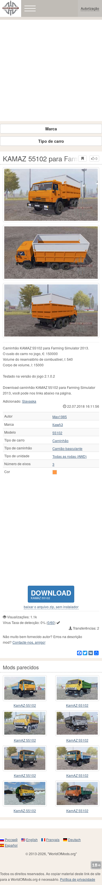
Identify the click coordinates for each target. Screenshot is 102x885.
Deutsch (74, 839)
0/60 (51, 622)
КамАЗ (57, 424)
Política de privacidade (77, 879)
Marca (51, 128)
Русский (11, 839)
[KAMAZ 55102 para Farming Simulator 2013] (51, 194)
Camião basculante (67, 448)
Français (53, 839)
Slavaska (29, 401)
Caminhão (60, 440)
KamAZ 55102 (25, 740)
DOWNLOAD (51, 594)
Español (11, 845)
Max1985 (59, 416)
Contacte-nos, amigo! (28, 642)
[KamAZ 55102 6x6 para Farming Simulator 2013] (77, 758)
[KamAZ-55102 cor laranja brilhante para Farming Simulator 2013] (25, 688)
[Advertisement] (51, 70)
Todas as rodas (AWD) (69, 456)
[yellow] (54, 472)
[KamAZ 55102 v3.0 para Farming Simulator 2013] (77, 793)
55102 (57, 432)
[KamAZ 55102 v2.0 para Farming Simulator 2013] (77, 723)
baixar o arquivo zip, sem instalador (51, 607)
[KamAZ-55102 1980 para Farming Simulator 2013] (77, 688)
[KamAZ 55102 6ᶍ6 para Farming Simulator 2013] (25, 723)
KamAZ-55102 (25, 705)
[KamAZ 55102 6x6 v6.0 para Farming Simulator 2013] (25, 758)
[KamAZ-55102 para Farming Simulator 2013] (25, 793)
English (32, 839)
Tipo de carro (51, 141)
